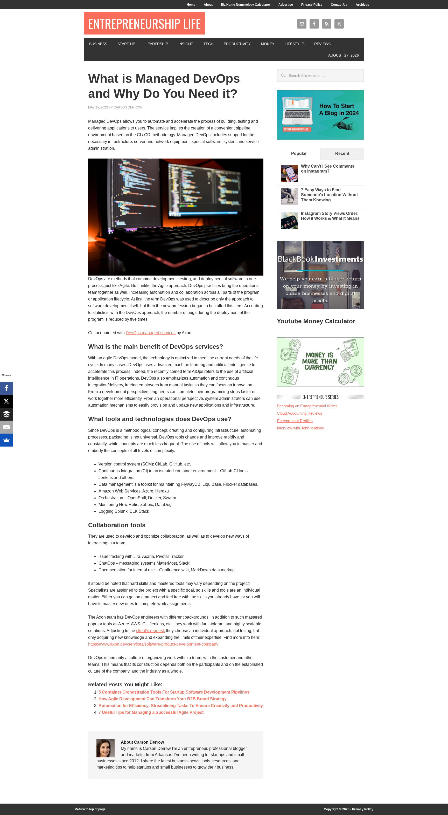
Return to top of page (90, 809)
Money (267, 44)
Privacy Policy (312, 4)
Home (191, 4)
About (208, 4)
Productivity (237, 44)
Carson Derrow (128, 107)
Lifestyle (294, 44)
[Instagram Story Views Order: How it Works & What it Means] (289, 227)
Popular (299, 153)
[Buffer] (6, 414)
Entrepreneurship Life (144, 23)
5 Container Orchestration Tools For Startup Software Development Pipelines (174, 692)
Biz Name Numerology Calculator (245, 4)
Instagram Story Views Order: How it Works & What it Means (330, 216)
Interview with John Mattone (300, 428)
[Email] (6, 427)
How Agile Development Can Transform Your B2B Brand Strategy (163, 699)
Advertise (285, 4)
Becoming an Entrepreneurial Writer (307, 406)
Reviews (322, 44)
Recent (342, 153)
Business (98, 44)
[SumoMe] (6, 440)
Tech (208, 44)
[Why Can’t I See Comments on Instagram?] (289, 180)
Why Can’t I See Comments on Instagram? (327, 168)
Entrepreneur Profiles (295, 421)
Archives (362, 4)
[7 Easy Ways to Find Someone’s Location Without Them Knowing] (289, 204)
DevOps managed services (151, 333)
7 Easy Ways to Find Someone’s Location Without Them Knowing (329, 195)
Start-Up (126, 44)
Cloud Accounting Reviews (299, 413)
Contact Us (339, 4)
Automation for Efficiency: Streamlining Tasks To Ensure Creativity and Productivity (181, 705)
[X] (6, 401)
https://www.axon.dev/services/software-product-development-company (153, 644)
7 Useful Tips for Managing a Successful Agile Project (151, 712)
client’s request (150, 630)
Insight (185, 44)
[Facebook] (6, 388)
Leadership (156, 44)
